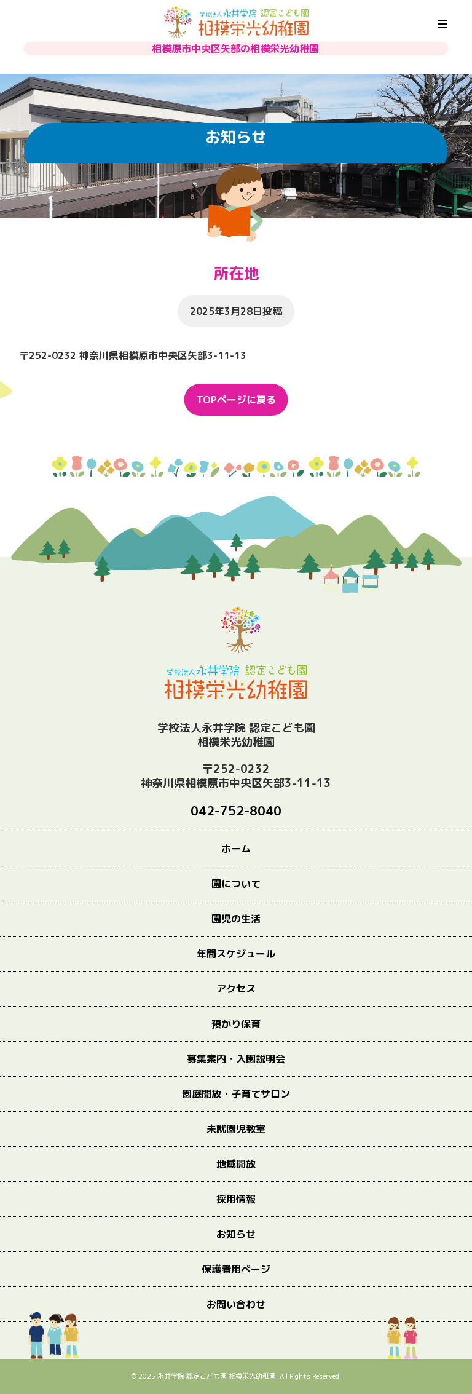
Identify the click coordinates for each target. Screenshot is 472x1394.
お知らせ (236, 1234)
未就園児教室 (236, 1129)
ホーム (236, 848)
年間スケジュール (236, 953)
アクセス (236, 989)
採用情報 (236, 1199)
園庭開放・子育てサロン (236, 1094)
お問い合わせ (236, 1304)
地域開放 (236, 1164)
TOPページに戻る (236, 399)
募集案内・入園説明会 (236, 1059)
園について (236, 883)
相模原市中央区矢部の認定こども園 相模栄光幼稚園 (236, 22)
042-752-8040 (236, 810)
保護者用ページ (236, 1269)
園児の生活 (236, 918)
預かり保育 (236, 1024)
